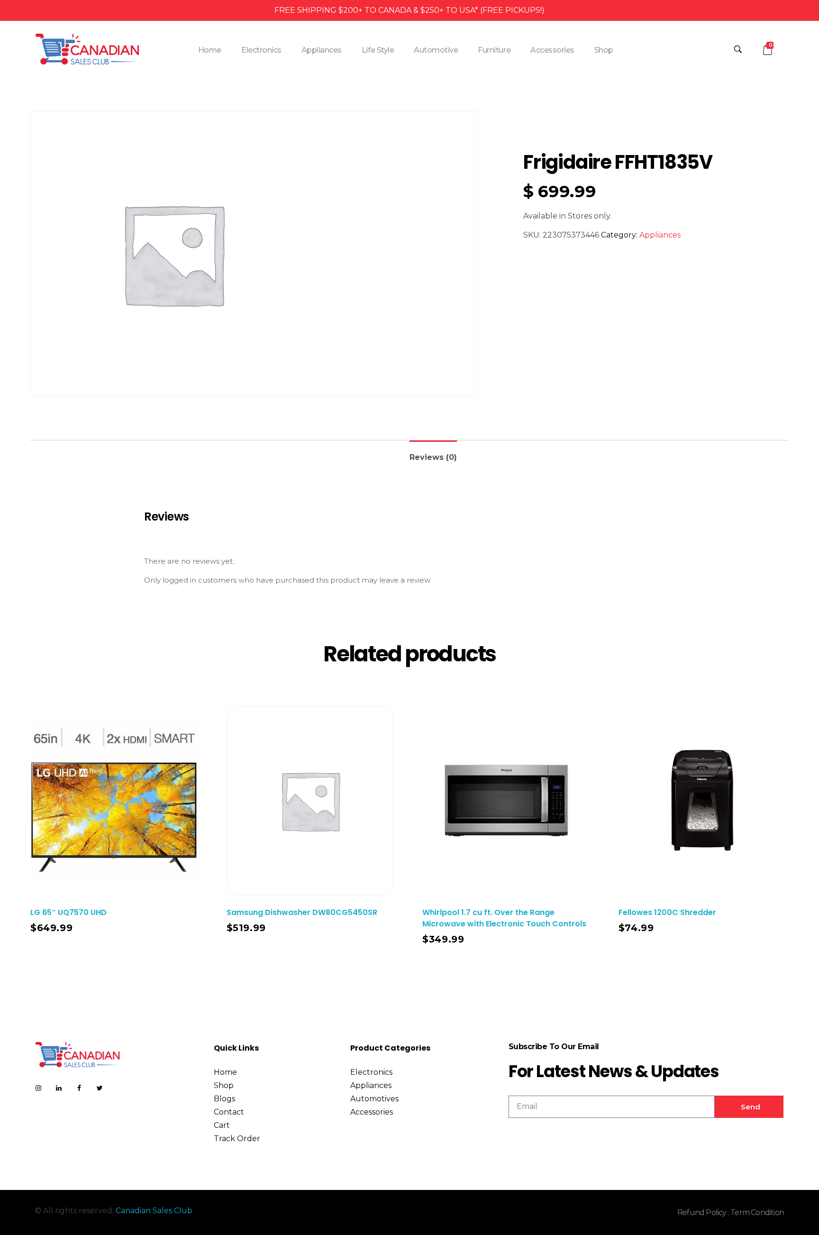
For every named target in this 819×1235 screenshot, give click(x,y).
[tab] (433, 453)
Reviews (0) (433, 457)
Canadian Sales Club (154, 1210)
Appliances (660, 234)
